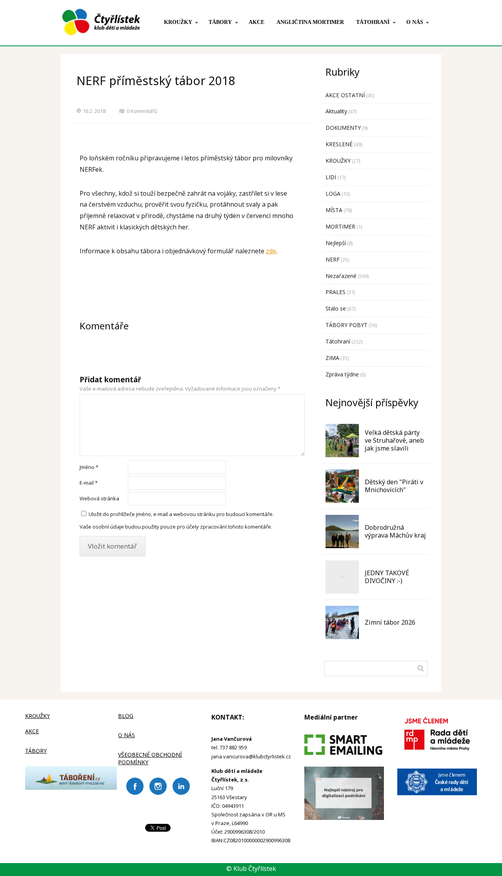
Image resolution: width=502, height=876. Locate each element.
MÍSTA (334, 210)
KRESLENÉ (339, 144)
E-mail (89, 482)
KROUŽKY (178, 22)
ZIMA (332, 358)
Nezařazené (341, 276)
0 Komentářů (142, 110)
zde (271, 251)
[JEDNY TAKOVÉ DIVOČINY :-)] (342, 577)
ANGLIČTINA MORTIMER (310, 22)
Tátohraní (338, 341)
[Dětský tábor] (71, 787)
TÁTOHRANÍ (372, 22)
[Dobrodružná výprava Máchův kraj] (342, 531)
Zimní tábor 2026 (390, 622)
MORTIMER (340, 226)
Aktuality (336, 111)
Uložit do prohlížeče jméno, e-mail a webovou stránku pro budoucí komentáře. (181, 514)
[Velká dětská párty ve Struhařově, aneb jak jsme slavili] (342, 440)
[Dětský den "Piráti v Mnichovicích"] (342, 486)
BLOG (125, 716)
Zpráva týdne (342, 374)
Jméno (89, 467)
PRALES (336, 292)
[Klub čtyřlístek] (101, 23)
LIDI (331, 177)
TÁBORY (220, 22)
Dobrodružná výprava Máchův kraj (395, 531)
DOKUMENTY (343, 127)
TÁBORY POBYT (346, 325)
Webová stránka (99, 498)
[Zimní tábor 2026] (342, 622)
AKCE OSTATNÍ (345, 95)
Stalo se (336, 308)
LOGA (333, 193)
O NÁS (414, 22)
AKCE (256, 22)
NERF (333, 259)
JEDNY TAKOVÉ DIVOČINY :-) (387, 577)
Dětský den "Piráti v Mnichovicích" (394, 486)
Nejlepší (336, 243)
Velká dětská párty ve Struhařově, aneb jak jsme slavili (394, 440)
